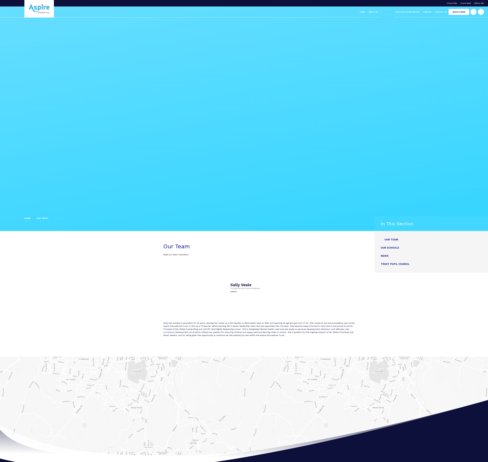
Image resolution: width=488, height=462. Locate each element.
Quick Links (458, 12)
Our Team (59, 218)
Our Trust (42, 218)
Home (27, 218)
